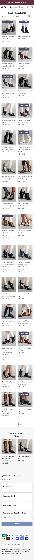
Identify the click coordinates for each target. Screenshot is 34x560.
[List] (31, 16)
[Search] (6, 7)
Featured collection (17, 433)
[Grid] (28, 16)
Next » (20, 424)
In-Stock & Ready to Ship (17, 2)
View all (17, 436)
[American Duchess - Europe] (17, 7)
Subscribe (17, 524)
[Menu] (2, 7)
